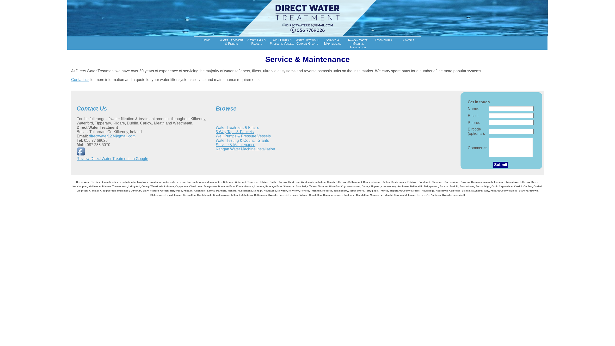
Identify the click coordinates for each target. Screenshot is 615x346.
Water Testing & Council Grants (307, 41)
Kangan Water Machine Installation (358, 43)
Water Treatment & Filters (231, 41)
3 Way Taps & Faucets (256, 41)
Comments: (477, 148)
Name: (473, 109)
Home (206, 40)
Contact (408, 40)
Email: (473, 116)
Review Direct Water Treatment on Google (112, 159)
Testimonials (383, 40)
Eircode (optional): (476, 131)
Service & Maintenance (332, 41)
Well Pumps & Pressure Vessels (282, 41)
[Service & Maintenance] (307, 35)
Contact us (80, 80)
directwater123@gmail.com (112, 136)
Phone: (474, 123)
